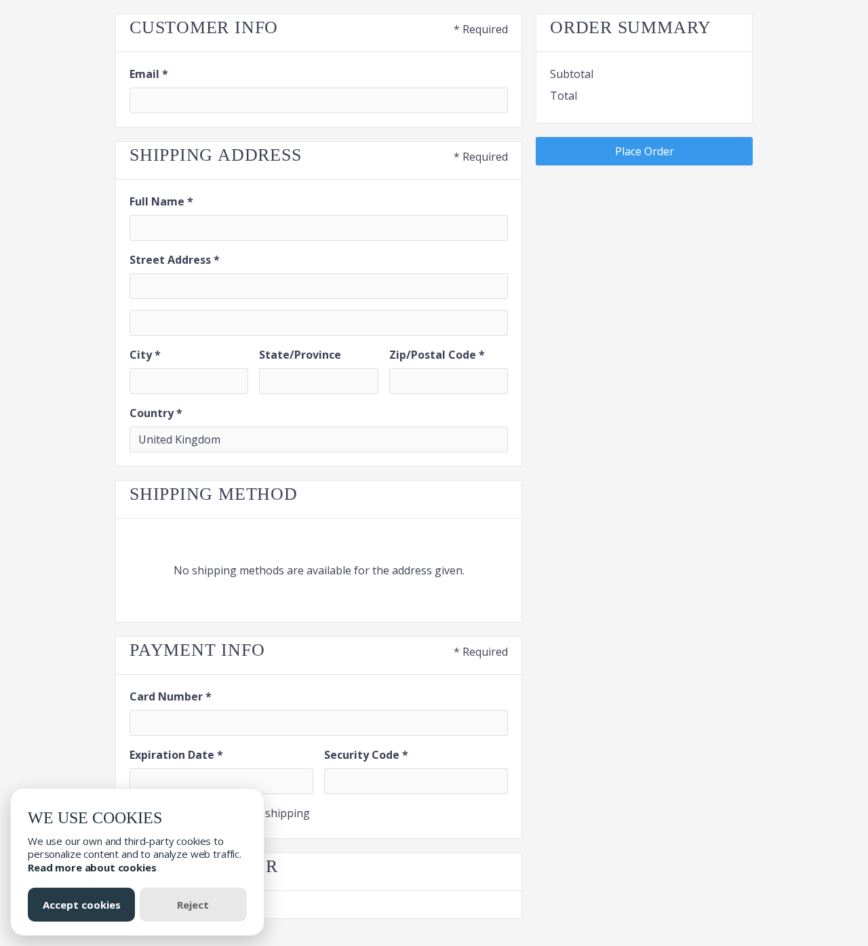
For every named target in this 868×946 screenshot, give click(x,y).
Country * (156, 413)
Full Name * (161, 201)
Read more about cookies (92, 867)
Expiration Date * (176, 754)
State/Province (300, 354)
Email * (149, 73)
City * (145, 354)
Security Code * (366, 754)
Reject (193, 904)
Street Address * (175, 259)
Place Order (644, 151)
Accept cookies (82, 904)
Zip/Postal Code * (437, 354)
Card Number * (171, 696)
